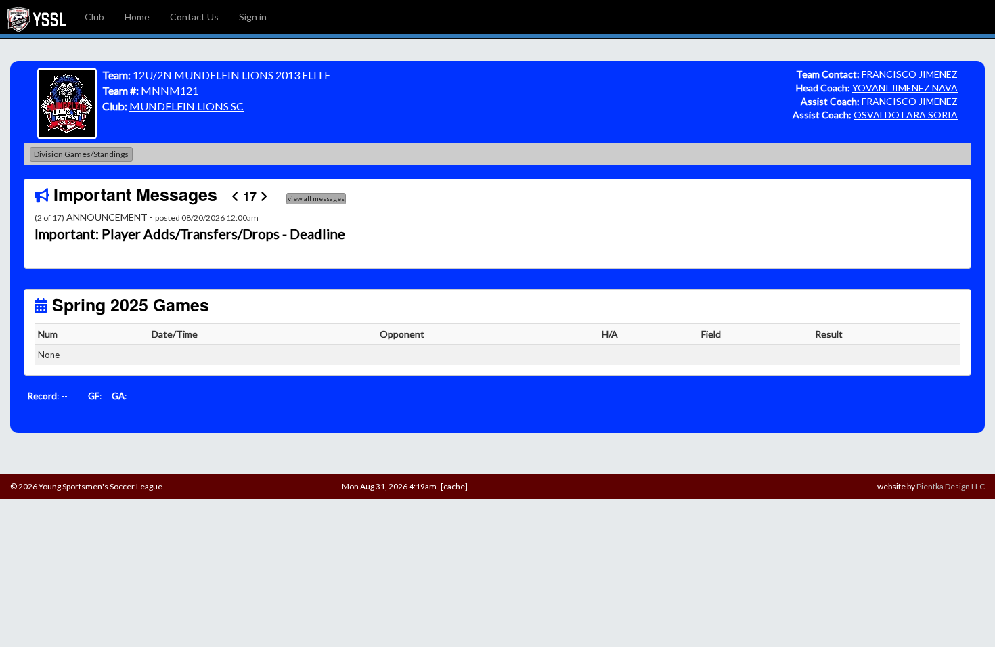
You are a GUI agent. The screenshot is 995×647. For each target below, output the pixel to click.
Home (137, 16)
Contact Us (194, 16)
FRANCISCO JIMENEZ (910, 74)
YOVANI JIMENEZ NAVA (905, 87)
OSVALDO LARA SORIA (906, 114)
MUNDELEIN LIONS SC (186, 105)
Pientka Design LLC (950, 486)
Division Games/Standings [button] (81, 154)
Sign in (253, 16)
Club (94, 16)
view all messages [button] (316, 198)
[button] (104, 234)
